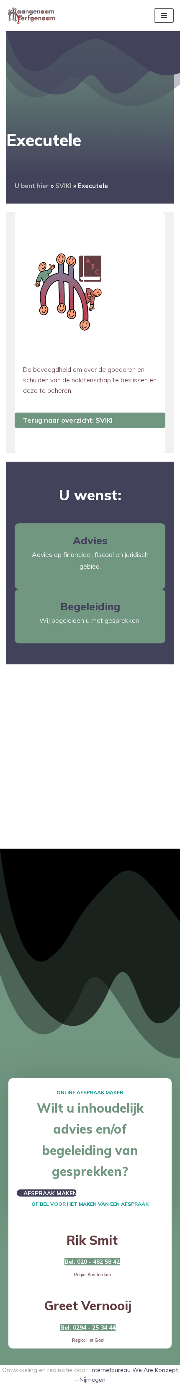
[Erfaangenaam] (31, 15)
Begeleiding (90, 606)
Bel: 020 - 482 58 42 (92, 1261)
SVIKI (63, 186)
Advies (90, 540)
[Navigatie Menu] (164, 15)
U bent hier (32, 186)
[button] (47, 1193)
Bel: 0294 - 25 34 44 (88, 1327)
